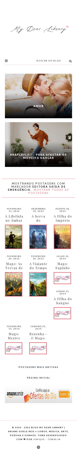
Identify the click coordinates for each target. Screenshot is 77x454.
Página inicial (38, 377)
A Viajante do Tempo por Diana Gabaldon (38, 270)
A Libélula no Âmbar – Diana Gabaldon (14, 222)
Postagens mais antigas (38, 367)
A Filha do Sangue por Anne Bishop (63, 305)
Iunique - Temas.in (47, 439)
